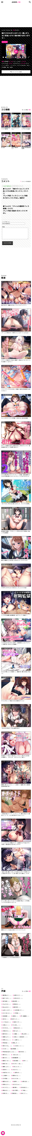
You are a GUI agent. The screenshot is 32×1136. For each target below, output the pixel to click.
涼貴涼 (15, 1016)
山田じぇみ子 (7, 1010)
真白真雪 (17, 1060)
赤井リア (24, 1093)
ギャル (27, 63)
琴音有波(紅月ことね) (10, 1051)
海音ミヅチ (17, 1022)
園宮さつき (7, 1060)
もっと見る (25, 110)
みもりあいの (7, 1013)
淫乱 (8, 67)
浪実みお (18, 1072)
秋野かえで (18, 995)
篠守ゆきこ (7, 1034)
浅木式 (6, 1019)
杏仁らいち (17, 1066)
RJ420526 (4, 42)
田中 (25, 1060)
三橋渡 (16, 1034)
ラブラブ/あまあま (21, 65)
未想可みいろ (7, 1072)
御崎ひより (7, 1037)
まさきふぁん (17, 1084)
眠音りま (6, 1063)
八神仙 (25, 1090)
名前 (16, 222)
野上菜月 (25, 1034)
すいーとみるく (17, 61)
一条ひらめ (16, 1054)
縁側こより (7, 1066)
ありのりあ (16, 1078)
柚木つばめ (7, 998)
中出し (28, 65)
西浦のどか (6, 1084)
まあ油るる (25, 1087)
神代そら (6, 1054)
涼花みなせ (18, 998)
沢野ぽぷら (7, 1031)
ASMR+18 (18, 1125)
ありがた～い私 (17, 1063)
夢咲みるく (6, 1090)
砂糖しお (16, 1043)
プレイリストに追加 (17, 72)
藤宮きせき (7, 1081)
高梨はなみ (18, 1028)
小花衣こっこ (19, 1046)
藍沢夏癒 (14, 1049)
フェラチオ (13, 65)
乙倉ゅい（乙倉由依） (20, 1037)
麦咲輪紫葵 (16, 1057)
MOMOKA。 (7, 1028)
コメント (16, 227)
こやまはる (7, 1022)
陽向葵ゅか (7, 995)
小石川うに (16, 1069)
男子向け (17, 30)
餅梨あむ (17, 1004)
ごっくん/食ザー (6, 65)
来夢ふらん (7, 1040)
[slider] (7, 57)
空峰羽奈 (15, 1093)
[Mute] (15, 57)
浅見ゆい (6, 1069)
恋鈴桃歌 (6, 61)
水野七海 (25, 1081)
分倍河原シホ (19, 1010)
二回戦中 (6, 1075)
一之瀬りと (17, 1040)
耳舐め (11, 67)
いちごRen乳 (5, 63)
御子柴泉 (6, 1001)
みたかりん (6, 1087)
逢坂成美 (16, 1001)
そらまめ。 (16, 1025)
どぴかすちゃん (17, 63)
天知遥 (18, 1013)
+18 (16, 2)
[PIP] (25, 57)
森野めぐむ (16, 1075)
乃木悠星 (6, 1078)
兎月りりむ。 (7, 1046)
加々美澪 (16, 1090)
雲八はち (17, 1031)
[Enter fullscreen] (28, 57)
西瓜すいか (15, 1019)
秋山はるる (7, 1007)
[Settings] (22, 57)
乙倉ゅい (6, 1025)
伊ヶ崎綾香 (25, 1016)
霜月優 (15, 1087)
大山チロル (7, 1004)
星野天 (16, 1081)
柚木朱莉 (22, 1051)
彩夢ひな (6, 1093)
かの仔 (6, 1049)
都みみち (6, 1057)
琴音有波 (6, 1043)
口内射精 (4, 67)
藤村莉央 (17, 1007)
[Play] (3, 57)
